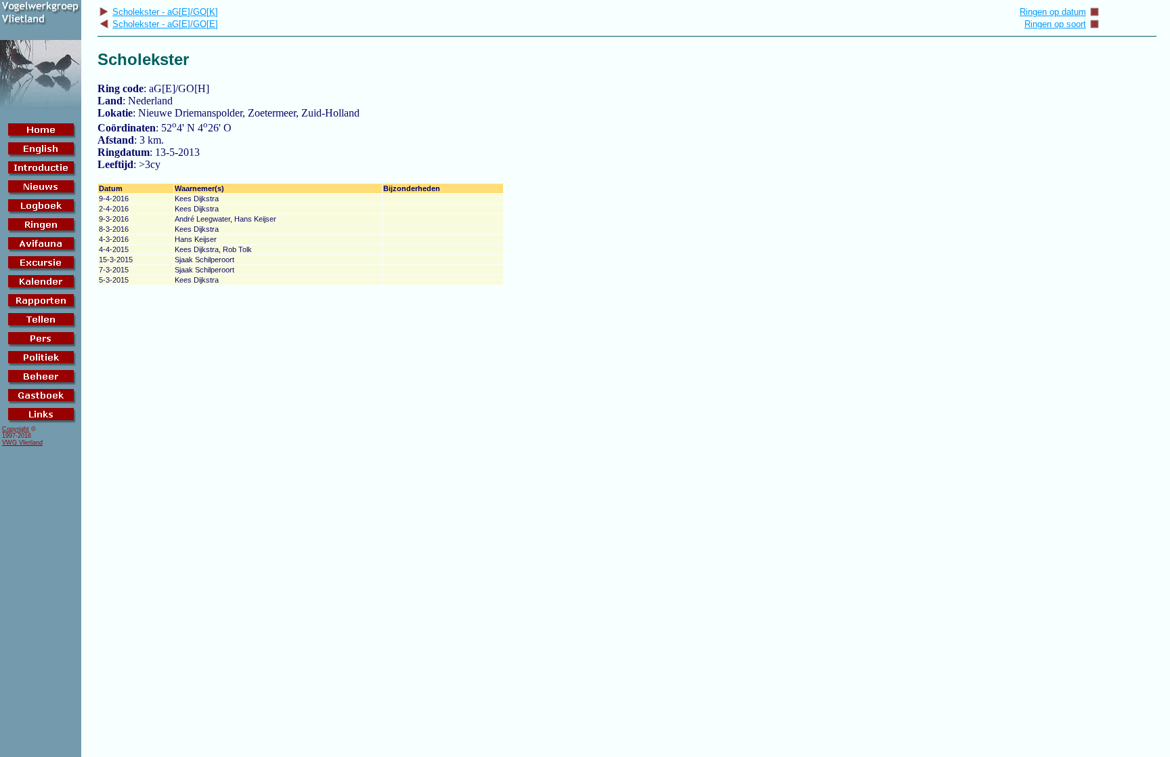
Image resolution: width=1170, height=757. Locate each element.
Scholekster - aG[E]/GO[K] (165, 12)
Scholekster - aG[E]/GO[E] (165, 24)
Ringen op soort (1055, 24)
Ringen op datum (1053, 12)
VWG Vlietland (22, 442)
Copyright (15, 429)
